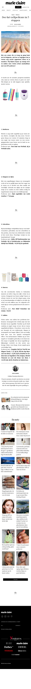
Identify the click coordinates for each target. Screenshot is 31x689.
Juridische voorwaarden (8, 621)
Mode (3, 10)
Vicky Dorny (17, 24)
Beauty (9, 10)
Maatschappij (23, 10)
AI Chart (17, 621)
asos (12, 196)
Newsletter (25, 7)
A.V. (2, 625)
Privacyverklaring (6, 629)
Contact (17, 625)
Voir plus (16, 579)
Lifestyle (15, 10)
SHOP (18, 7)
